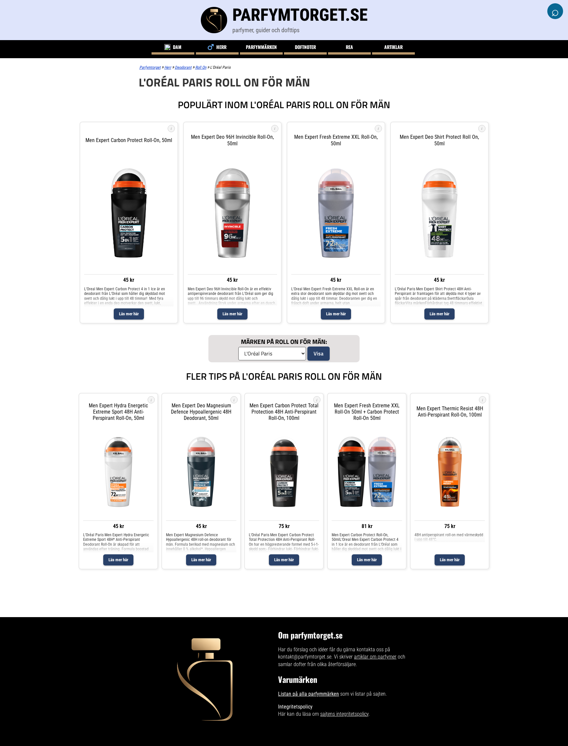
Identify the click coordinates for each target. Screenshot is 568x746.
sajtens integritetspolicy (344, 714)
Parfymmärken (261, 46)
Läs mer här (129, 313)
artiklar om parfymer (375, 657)
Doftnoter (305, 46)
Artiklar (393, 46)
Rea (349, 46)
